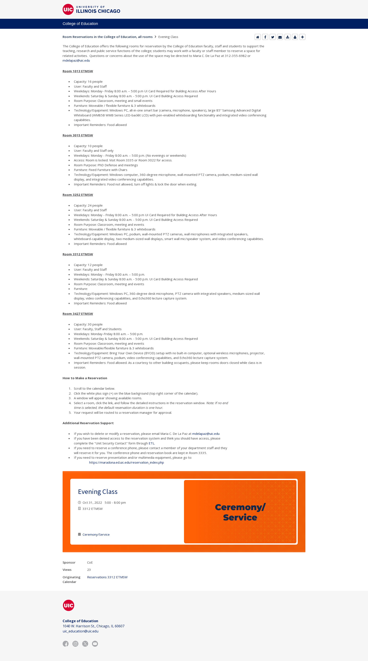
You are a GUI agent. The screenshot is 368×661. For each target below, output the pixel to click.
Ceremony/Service (96, 534)
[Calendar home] (258, 37)
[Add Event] (302, 37)
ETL (151, 443)
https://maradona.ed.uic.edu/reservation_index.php (126, 462)
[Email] (280, 37)
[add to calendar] (287, 37)
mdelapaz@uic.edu (76, 60)
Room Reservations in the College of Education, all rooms (108, 37)
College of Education (80, 24)
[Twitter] (273, 37)
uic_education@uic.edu (80, 631)
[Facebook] (265, 37)
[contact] (295, 37)
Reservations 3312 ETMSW (107, 577)
